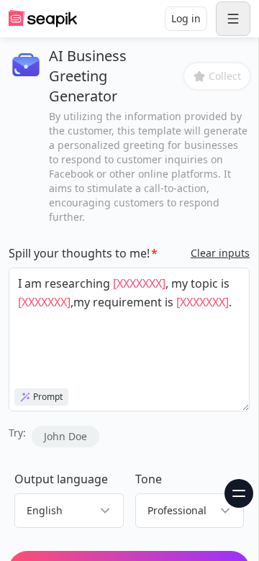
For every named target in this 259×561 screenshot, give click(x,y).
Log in (186, 18)
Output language (61, 479)
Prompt (48, 397)
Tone (148, 479)
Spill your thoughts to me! (79, 253)
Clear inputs (220, 253)
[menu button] (233, 18)
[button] (217, 76)
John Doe (65, 436)
